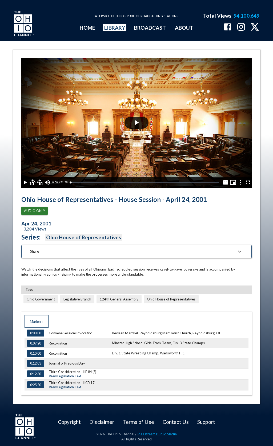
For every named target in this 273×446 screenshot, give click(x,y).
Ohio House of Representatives (83, 237)
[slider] (144, 182)
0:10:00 (35, 353)
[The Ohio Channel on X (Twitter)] (254, 27)
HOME (87, 28)
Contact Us (176, 421)
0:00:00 (35, 333)
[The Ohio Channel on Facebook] (227, 27)
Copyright (69, 421)
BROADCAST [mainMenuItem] (150, 28)
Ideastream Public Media (157, 434)
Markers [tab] (36, 321)
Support (206, 421)
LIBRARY (114, 28)
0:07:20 (35, 343)
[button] (136, 251)
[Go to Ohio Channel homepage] (23, 24)
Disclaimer (101, 421)
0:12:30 (35, 374)
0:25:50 (35, 385)
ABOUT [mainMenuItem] (184, 28)
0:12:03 (35, 363)
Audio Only (34, 211)
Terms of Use (138, 421)
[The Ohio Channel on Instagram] (241, 27)
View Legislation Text (65, 376)
